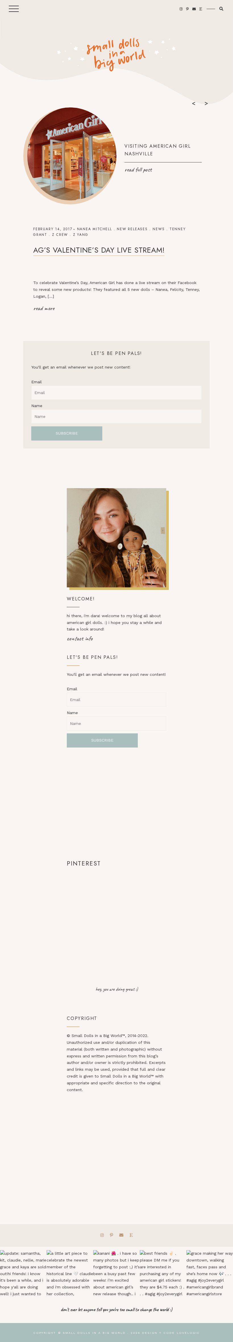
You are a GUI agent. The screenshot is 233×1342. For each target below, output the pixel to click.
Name (36, 405)
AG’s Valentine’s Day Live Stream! (99, 250)
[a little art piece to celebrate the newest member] (70, 1273)
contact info (80, 638)
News (159, 229)
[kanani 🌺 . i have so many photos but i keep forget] (116, 1273)
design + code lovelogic (171, 1333)
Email (36, 382)
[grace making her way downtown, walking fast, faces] (209, 1273)
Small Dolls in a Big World (94, 1333)
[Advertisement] (116, 803)
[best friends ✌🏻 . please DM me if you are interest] (163, 1273)
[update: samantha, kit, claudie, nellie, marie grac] (23, 1273)
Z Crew (60, 234)
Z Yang (80, 234)
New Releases (132, 229)
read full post (138, 169)
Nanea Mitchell (94, 229)
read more (43, 308)
